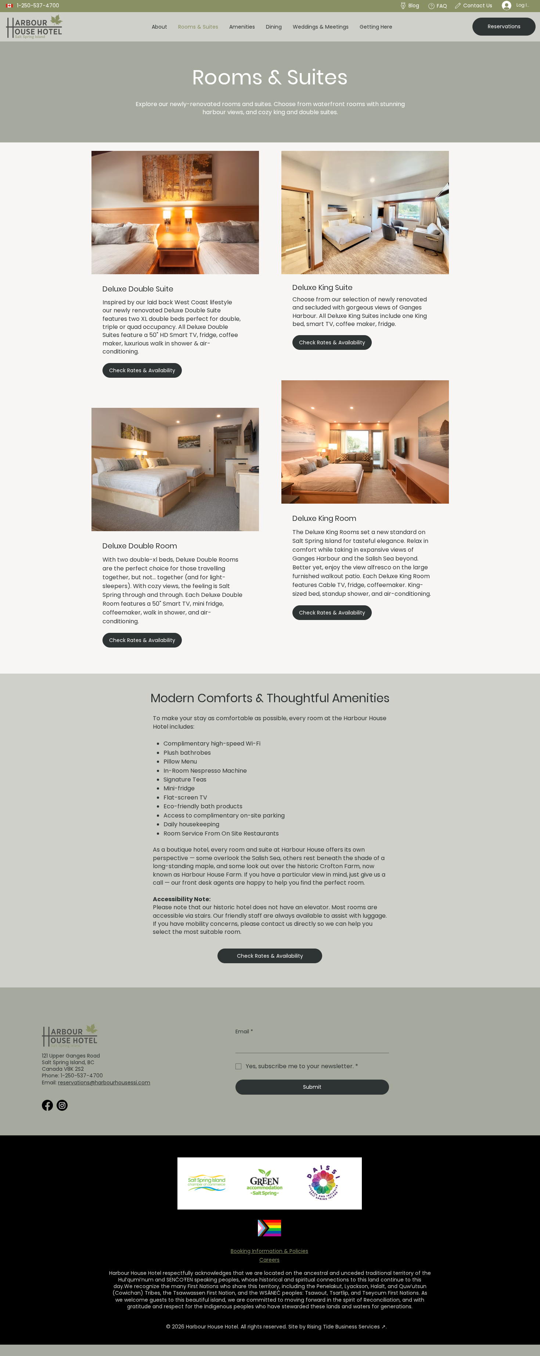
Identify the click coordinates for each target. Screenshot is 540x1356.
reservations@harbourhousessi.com (104, 1082)
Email (244, 1031)
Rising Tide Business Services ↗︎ (346, 1326)
